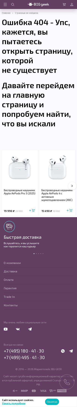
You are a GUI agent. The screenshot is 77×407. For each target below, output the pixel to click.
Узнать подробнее (13, 403)
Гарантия (10, 288)
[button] (72, 186)
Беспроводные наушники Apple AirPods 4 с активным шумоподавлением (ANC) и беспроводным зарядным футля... (57, 195)
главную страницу (23, 99)
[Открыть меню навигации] (5, 4)
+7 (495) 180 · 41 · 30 (24, 350)
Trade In (9, 296)
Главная (6, 12)
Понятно (52, 401)
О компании (12, 263)
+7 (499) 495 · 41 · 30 (24, 357)
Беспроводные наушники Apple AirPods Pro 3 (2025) (19, 192)
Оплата (8, 279)
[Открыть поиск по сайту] (12, 4)
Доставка (10, 271)
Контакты (11, 305)
